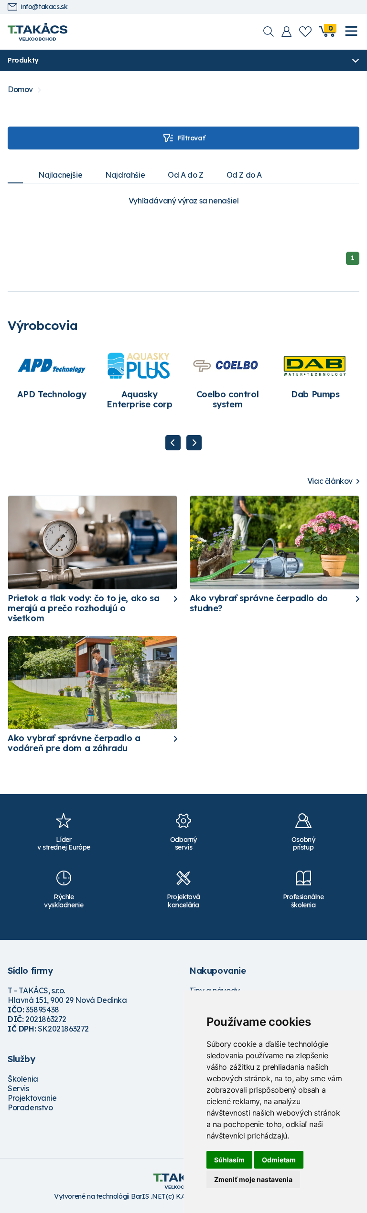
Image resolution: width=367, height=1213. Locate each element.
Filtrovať (191, 138)
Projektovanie (32, 1098)
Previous (173, 442)
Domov (20, 89)
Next (194, 442)
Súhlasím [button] (229, 1160)
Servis (18, 1088)
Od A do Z (185, 175)
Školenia (23, 1079)
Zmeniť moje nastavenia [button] (253, 1179)
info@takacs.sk (44, 7)
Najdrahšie (125, 175)
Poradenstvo (30, 1107)
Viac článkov (330, 481)
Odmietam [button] (279, 1160)
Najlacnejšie (60, 175)
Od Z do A (244, 175)
